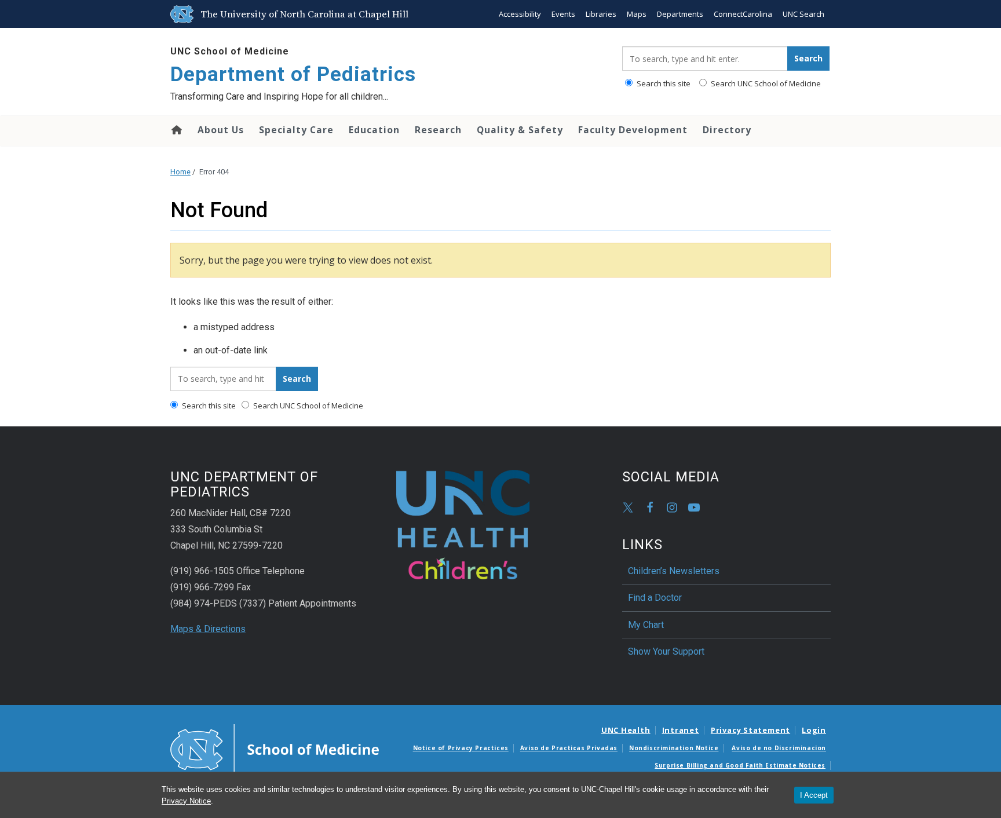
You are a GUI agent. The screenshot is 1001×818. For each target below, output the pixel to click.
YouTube (694, 507)
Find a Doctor (655, 597)
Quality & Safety (520, 129)
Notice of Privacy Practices (461, 748)
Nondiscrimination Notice (673, 748)
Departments (680, 14)
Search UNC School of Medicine (765, 83)
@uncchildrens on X (628, 507)
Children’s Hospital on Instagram (672, 507)
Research (438, 129)
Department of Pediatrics (293, 74)
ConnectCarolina (743, 14)
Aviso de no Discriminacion (779, 748)
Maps (636, 14)
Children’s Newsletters (673, 570)
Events (563, 14)
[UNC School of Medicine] (274, 749)
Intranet (680, 730)
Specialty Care (296, 129)
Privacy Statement (750, 730)
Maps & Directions (208, 628)
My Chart (646, 624)
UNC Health (626, 730)
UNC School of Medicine (229, 51)
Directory (727, 129)
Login (814, 730)
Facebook (650, 507)
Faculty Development (633, 129)
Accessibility (520, 14)
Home (176, 130)
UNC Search (803, 14)
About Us (221, 129)
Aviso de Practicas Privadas (569, 748)
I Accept (814, 795)
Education (374, 129)
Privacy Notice (186, 801)
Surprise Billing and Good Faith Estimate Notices (740, 765)
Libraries (601, 14)
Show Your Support (666, 651)
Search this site (663, 83)
